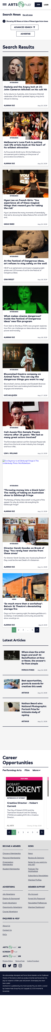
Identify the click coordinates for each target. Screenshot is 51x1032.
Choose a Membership (12, 853)
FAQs (5, 934)
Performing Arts (12, 770)
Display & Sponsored (11, 898)
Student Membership (11, 869)
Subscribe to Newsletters (38, 875)
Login (46, 5)
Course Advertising (10, 911)
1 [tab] (13, 832)
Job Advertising (9, 894)
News (30, 853)
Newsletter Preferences (37, 903)
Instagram (20, 965)
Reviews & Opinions (36, 858)
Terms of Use (19, 961)
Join (38, 5)
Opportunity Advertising (12, 907)
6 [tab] (37, 832)
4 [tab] (27, 832)
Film (27, 770)
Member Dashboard (36, 907)
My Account (33, 894)
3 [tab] (23, 832)
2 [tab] (18, 832)
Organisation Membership (8, 863)
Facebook (4, 965)
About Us (6, 926)
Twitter (9, 965)
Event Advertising (10, 903)
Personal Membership (11, 858)
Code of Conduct (33, 961)
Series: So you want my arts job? (37, 863)
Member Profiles (34, 880)
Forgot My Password (36, 898)
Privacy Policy (8, 961)
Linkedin (15, 965)
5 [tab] (32, 832)
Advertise (25, 34)
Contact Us (7, 930)
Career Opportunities (18, 760)
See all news (28, 15)
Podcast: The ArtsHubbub (33, 870)
